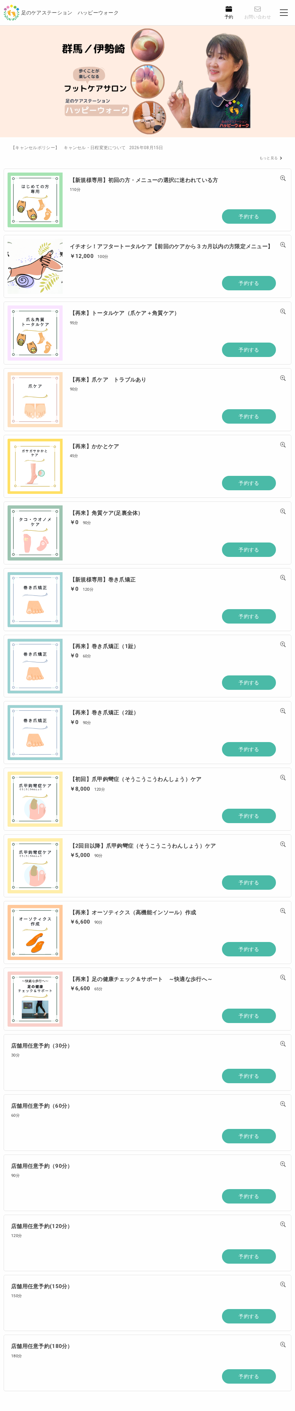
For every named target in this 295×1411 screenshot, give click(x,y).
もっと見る (268, 158)
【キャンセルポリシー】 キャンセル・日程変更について (87, 147)
